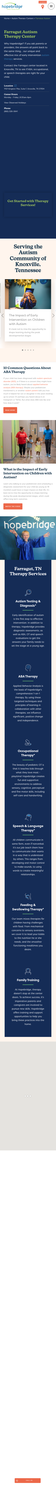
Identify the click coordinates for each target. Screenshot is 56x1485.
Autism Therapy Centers (22, 18)
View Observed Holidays (15, 102)
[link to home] (12, 7)
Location (8, 86)
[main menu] (51, 6)
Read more (10, 410)
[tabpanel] (28, 310)
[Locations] (42, 7)
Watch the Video (12, 506)
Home (7, 18)
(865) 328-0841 (11, 111)
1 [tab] (23, 350)
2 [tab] (25, 350)
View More (28, 310)
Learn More (28, 620)
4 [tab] (31, 350)
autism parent (31, 390)
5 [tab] (34, 350)
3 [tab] (28, 350)
